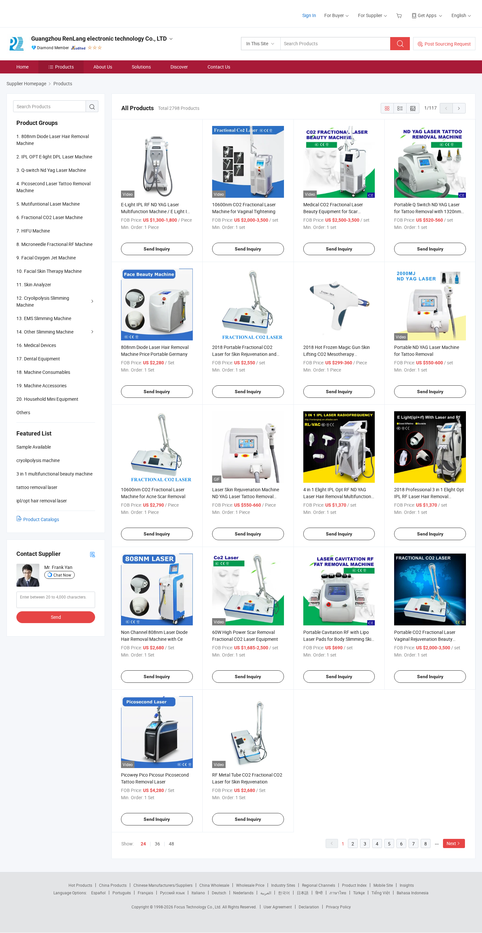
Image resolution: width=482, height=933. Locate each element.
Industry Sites (283, 885)
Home (22, 67)
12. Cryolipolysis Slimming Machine (42, 301)
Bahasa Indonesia (413, 892)
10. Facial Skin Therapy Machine (49, 271)
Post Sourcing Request (448, 44)
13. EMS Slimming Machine (43, 318)
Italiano (198, 892)
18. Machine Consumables (43, 372)
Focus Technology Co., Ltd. (198, 906)
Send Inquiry (157, 249)
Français (145, 892)
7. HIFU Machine (33, 231)
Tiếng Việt (381, 892)
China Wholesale (214, 885)
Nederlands (243, 892)
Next (451, 843)
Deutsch (219, 892)
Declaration (309, 906)
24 (143, 843)
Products (64, 67)
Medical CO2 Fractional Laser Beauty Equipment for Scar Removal (333, 211)
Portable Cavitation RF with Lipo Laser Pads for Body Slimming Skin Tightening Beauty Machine (338, 639)
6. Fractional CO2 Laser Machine (49, 217)
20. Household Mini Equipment (47, 399)
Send (56, 617)
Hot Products (80, 885)
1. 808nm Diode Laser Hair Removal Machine (52, 139)
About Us (102, 67)
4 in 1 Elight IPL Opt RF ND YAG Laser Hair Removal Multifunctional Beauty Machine (339, 496)
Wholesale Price (250, 885)
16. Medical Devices (36, 345)
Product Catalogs (41, 519)
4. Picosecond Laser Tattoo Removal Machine (53, 186)
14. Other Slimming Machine (44, 332)
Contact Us (219, 67)
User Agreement (278, 906)
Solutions (141, 67)
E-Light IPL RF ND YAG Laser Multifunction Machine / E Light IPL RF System (156, 211)
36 (157, 844)
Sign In (309, 15)
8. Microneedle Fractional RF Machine (54, 244)
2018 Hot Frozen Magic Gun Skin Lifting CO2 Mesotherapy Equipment (336, 354)
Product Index (354, 885)
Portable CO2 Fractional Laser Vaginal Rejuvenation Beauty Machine (424, 639)
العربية (265, 892)
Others (23, 412)
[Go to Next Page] (459, 108)
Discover (179, 67)
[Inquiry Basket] (399, 15)
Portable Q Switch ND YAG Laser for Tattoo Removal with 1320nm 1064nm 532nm (427, 211)
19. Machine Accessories (41, 385)
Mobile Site (383, 885)
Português (121, 892)
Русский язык (172, 892)
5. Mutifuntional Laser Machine (48, 204)
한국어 (284, 892)
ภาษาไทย (338, 892)
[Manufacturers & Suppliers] (49, 13)
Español (98, 892)
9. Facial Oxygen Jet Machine (46, 257)
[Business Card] (92, 554)
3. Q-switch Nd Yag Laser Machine (51, 170)
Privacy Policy (338, 906)
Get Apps (427, 15)
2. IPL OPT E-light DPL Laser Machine (54, 156)
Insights (407, 885)
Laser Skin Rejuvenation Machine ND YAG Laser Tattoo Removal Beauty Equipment (245, 496)
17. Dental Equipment (38, 358)
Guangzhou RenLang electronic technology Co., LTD (99, 38)
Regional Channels (318, 885)
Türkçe (359, 892)
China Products (113, 885)
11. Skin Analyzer (33, 284)
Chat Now (62, 575)
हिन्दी (319, 892)
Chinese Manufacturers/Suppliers (162, 885)
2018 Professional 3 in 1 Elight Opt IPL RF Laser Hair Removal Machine (429, 496)
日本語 (303, 892)
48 (171, 844)
